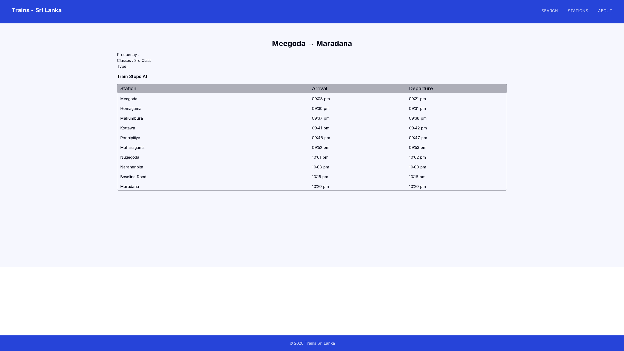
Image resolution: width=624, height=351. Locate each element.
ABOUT (605, 10)
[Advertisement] (146, 301)
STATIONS (578, 10)
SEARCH (549, 10)
